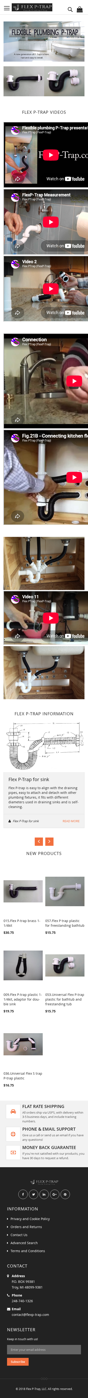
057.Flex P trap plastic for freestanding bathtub (64, 923)
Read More (71, 821)
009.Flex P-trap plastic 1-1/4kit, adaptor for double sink (23, 999)
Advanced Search (24, 1243)
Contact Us (19, 1235)
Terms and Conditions (28, 1251)
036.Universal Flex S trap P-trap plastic (23, 1075)
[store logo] (32, 7)
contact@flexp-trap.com (30, 1314)
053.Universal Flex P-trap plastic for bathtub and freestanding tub (64, 999)
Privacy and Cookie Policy (30, 1219)
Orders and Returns (26, 1227)
